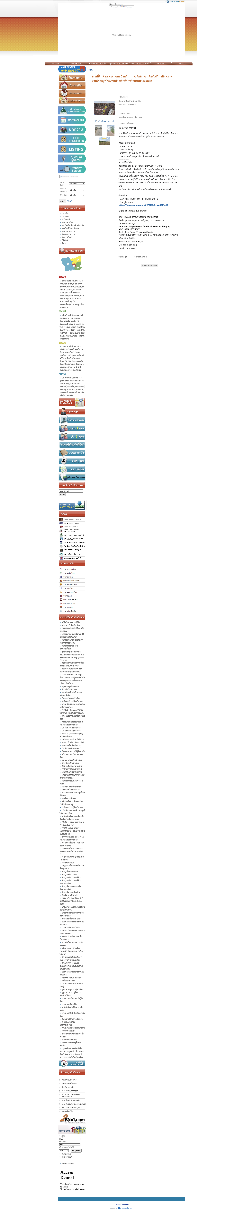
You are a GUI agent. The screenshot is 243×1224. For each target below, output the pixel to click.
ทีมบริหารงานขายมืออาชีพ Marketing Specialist (97, 63)
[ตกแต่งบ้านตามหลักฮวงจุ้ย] (72, 1063)
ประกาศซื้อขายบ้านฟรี (140, 63)
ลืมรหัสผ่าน (66, 1154)
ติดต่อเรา (181, 63)
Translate (128, 7)
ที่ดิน (91, 70)
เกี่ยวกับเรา (161, 63)
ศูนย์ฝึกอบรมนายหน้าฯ (119, 63)
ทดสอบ (195, 64)
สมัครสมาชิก (67, 1157)
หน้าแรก (55, 63)
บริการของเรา (76, 63)
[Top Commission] (72, 139)
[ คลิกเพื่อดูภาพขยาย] (104, 121)
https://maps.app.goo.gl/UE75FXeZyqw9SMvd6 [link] (143, 205)
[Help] (69, 201)
